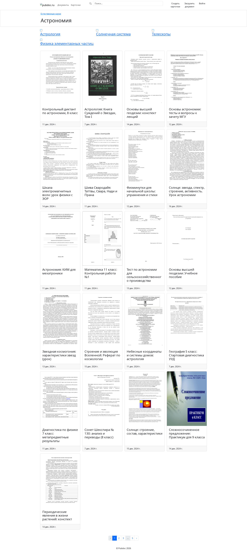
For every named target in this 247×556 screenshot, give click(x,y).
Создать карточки (175, 5)
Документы (63, 5)
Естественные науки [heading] (51, 13)
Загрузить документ (189, 5)
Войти (202, 3)
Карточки (76, 5)
